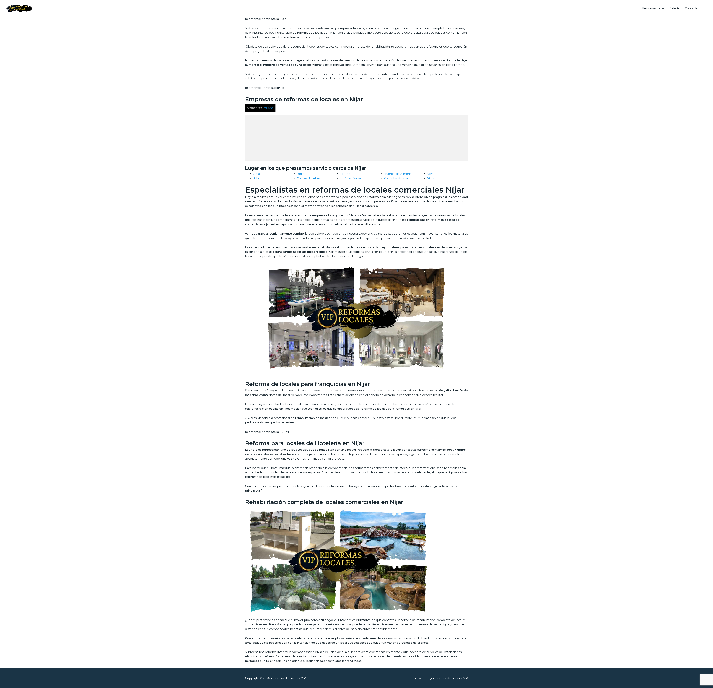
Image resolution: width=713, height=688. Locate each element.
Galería (674, 8)
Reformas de (651, 8)
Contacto (691, 8)
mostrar (268, 107)
